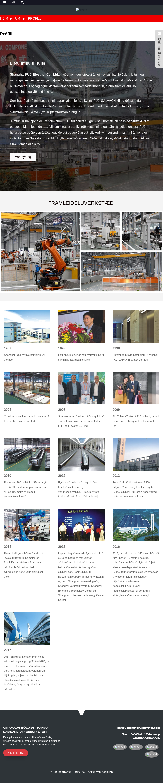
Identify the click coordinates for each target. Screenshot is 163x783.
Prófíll (34, 18)
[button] (23, 157)
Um (17, 18)
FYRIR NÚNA (16, 753)
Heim (4, 18)
